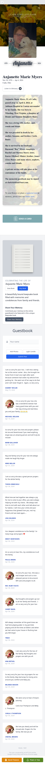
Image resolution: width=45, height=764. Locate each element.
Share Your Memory (14, 319)
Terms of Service (28, 754)
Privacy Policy (16, 754)
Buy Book (22, 288)
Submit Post (22, 357)
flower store (30, 196)
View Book (10, 288)
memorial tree (31, 193)
